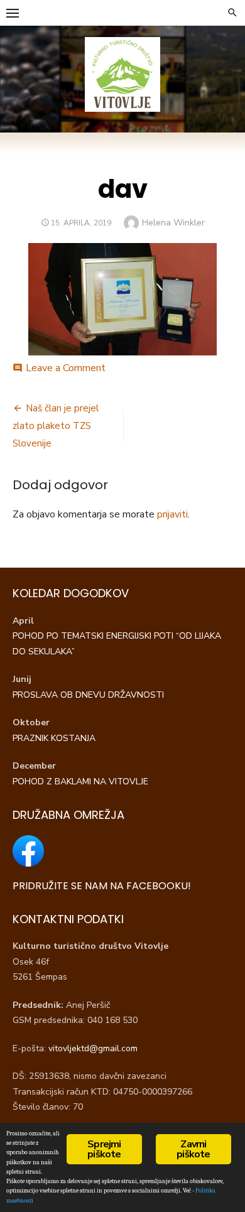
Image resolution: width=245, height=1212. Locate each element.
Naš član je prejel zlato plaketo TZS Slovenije (56, 426)
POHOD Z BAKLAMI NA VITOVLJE (80, 781)
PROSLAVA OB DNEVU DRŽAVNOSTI (89, 695)
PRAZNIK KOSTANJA (55, 738)
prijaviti (172, 514)
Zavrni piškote (193, 1149)
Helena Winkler (173, 223)
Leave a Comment (66, 368)
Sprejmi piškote (104, 1149)
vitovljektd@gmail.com (93, 1048)
